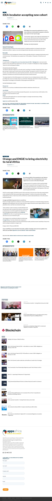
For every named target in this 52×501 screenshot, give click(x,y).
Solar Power (30, 235)
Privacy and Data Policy (27, 498)
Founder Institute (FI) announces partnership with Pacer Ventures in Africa (26, 127)
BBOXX (6, 213)
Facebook (33, 230)
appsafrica (10, 17)
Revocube (5, 104)
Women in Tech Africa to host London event (11, 286)
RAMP (4, 95)
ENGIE (15, 235)
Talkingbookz (6, 60)
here (18, 65)
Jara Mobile (5, 90)
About (13, 498)
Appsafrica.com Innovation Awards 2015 (22, 62)
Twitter (27, 230)
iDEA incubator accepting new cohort (9, 287)
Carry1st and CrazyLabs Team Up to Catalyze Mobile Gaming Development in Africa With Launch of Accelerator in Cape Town (10, 128)
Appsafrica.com (15, 230)
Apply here (5, 101)
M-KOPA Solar (19, 235)
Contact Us (18, 498)
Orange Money (6, 220)
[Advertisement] (26, 141)
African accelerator (15, 103)
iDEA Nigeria (23, 103)
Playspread (5, 86)
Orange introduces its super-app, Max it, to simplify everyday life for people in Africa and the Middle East (42, 258)
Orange (25, 235)
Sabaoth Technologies (13, 104)
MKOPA (23, 212)
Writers (9, 498)
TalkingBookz (22, 104)
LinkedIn (23, 230)
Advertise (4, 498)
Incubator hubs (30, 103)
